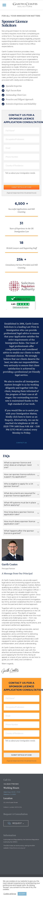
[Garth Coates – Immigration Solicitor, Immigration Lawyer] (25, 5)
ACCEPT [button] (22, 894)
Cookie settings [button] (9, 894)
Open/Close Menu (2, 5)
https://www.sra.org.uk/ (17, 848)
